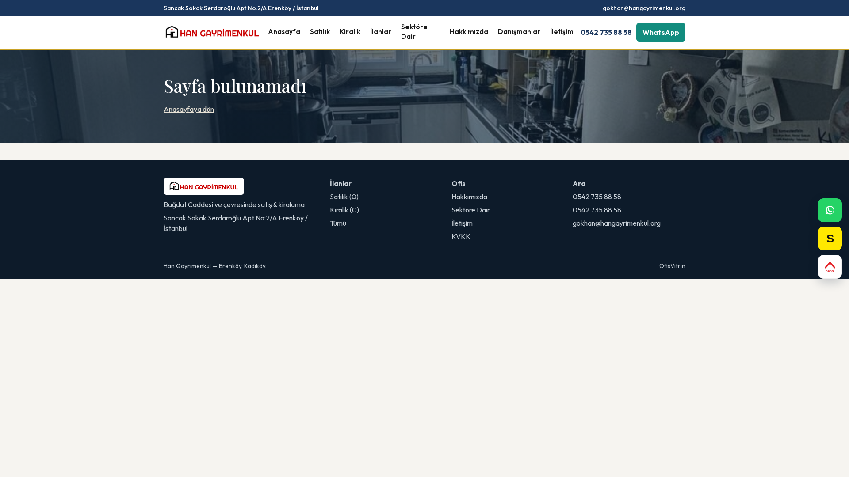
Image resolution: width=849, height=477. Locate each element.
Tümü (338, 223)
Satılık (320, 31)
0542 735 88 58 (606, 32)
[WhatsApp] (830, 210)
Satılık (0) (344, 196)
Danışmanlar (519, 31)
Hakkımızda (469, 31)
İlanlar (380, 31)
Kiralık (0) (344, 209)
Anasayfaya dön (189, 109)
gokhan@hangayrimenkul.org (644, 8)
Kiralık (350, 31)
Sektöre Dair (414, 32)
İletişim (562, 31)
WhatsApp (660, 32)
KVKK (460, 236)
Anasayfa (284, 31)
